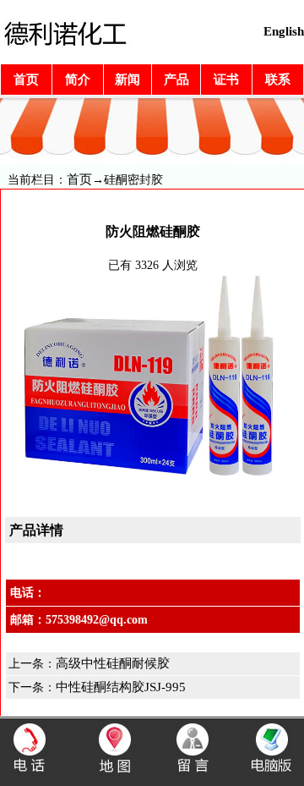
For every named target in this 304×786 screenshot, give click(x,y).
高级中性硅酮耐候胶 (113, 663)
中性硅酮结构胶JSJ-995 (121, 687)
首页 (79, 179)
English (283, 31)
